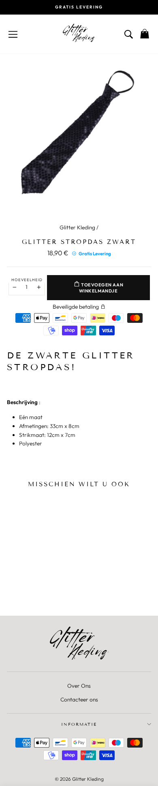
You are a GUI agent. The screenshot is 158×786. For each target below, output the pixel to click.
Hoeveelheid (27, 279)
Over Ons (79, 685)
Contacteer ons (79, 699)
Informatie (79, 724)
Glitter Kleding (77, 227)
